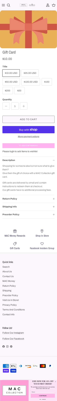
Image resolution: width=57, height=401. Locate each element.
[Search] (10, 5)
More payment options (28, 136)
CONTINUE (43, 395)
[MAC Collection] (28, 5)
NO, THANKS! (43, 399)
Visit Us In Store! (10, 300)
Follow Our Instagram (13, 333)
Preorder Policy (10, 214)
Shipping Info (9, 206)
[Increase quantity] (23, 106)
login (12, 151)
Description (8, 160)
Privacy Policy (9, 305)
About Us (7, 271)
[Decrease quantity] (6, 106)
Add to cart (28, 119)
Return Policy (9, 199)
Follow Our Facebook (13, 338)
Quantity (7, 99)
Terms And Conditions (13, 309)
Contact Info (8, 314)
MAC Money (8, 281)
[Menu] (3, 5)
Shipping (6, 290)
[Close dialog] (55, 382)
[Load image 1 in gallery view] (28, 29)
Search (6, 267)
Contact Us (8, 276)
